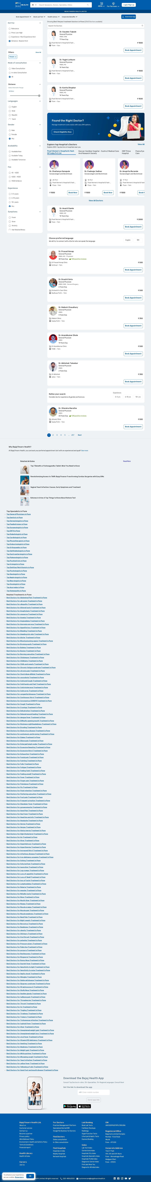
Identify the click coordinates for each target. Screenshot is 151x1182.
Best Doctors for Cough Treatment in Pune (23, 704)
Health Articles (24, 1156)
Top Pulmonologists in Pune (17, 557)
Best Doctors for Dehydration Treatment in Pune (26, 711)
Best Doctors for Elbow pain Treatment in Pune (25, 741)
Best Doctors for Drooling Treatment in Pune (24, 727)
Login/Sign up (128, 5)
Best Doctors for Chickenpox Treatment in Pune (25, 658)
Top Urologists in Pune (15, 564)
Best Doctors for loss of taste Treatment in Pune (26, 881)
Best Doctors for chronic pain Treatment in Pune (26, 671)
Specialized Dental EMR (61, 1128)
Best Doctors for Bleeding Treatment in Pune (24, 631)
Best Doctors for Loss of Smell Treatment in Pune (26, 877)
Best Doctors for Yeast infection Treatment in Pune (27, 1060)
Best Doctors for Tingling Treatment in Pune (24, 1010)
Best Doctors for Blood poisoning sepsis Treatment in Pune (30, 641)
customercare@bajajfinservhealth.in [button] (92, 1179)
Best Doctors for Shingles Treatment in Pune (24, 977)
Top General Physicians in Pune (19, 514)
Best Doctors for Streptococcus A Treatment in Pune (27, 987)
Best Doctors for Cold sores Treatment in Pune (25, 691)
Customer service (25, 1128)
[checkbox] (9, 107)
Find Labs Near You (88, 1164)
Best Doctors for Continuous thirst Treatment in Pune (28, 697)
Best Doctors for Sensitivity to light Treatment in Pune (28, 967)
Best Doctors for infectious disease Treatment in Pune (28, 854)
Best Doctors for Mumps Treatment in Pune (23, 904)
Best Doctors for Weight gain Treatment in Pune (25, 1050)
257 (72, 435)
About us (22, 1125)
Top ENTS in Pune (13, 531)
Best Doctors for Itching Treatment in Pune (23, 861)
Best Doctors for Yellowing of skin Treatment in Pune (27, 1067)
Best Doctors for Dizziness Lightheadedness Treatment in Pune (31, 724)
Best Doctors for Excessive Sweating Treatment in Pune (28, 747)
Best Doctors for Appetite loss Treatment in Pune (26, 628)
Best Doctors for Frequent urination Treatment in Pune (28, 801)
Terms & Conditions (26, 1145)
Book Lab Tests (87, 1125)
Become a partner (25, 1134)
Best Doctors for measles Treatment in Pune (24, 890)
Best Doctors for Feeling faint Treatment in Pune (26, 771)
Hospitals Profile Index (89, 1159)
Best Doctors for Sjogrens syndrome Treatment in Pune (28, 984)
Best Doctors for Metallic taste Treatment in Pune (26, 894)
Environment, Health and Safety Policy (33, 1142)
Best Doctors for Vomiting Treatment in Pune (24, 1044)
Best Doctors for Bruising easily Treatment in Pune (26, 644)
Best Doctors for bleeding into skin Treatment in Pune (28, 634)
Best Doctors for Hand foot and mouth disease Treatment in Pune (32, 1070)
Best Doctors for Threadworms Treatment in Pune (26, 1000)
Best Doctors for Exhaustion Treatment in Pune (25, 754)
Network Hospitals (59, 1156)
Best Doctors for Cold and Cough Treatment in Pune (27, 681)
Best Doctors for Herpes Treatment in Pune (23, 827)
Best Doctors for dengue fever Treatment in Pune (26, 717)
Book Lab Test (38, 17)
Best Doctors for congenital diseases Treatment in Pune (29, 694)
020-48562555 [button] (69, 1179)
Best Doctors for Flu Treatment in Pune (22, 787)
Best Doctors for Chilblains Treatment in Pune (25, 661)
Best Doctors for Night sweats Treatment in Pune (26, 920)
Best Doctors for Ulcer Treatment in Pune (23, 1027)
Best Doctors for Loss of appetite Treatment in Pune (27, 874)
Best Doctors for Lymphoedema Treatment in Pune (26, 884)
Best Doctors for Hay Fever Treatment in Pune (25, 814)
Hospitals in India (59, 1151)
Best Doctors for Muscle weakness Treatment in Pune (27, 914)
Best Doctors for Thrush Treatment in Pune (24, 1004)
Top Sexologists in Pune (16, 574)
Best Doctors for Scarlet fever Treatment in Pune (26, 964)
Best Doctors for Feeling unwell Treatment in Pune (26, 774)
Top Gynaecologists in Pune (17, 528)
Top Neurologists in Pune (16, 581)
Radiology (85, 1131)
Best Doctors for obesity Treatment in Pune (24, 930)
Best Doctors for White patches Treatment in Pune (26, 1054)
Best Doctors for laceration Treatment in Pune (25, 867)
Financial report (25, 1148)
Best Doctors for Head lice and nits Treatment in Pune (28, 817)
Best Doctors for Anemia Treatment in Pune (24, 618)
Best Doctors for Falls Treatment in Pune (23, 764)
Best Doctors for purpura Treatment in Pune (24, 950)
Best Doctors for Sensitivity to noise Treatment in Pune (28, 970)
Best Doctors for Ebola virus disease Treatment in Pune (28, 731)
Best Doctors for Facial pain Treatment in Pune (25, 757)
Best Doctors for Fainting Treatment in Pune (24, 761)
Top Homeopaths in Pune (16, 591)
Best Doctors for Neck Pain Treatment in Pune (24, 917)
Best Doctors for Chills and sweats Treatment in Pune (28, 664)
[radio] (9, 29)
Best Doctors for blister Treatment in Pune (23, 638)
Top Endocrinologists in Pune (18, 544)
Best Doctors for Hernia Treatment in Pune (23, 824)
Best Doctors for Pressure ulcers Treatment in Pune (27, 944)
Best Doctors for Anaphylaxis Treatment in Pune (26, 611)
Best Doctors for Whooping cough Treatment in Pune (27, 1057)
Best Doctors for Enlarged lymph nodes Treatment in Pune (29, 744)
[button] (115, 1178)
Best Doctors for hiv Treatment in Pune (22, 837)
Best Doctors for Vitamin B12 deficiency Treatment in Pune (29, 1040)
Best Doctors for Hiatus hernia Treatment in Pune (26, 831)
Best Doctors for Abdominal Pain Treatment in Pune (27, 598)
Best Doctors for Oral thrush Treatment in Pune (25, 937)
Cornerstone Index (88, 1151)
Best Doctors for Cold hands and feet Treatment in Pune (29, 684)
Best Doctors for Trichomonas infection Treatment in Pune (30, 1020)
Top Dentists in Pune (15, 518)
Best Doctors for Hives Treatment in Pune (23, 841)
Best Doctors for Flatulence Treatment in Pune (25, 784)
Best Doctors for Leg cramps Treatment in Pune (25, 871)
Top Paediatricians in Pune (17, 524)
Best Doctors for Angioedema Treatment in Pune (26, 621)
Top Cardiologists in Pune (17, 538)
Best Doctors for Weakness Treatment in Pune (25, 1047)
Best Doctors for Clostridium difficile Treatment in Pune (28, 674)
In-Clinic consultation (60, 1142)
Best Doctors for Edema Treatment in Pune (23, 737)
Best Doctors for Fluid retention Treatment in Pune (27, 791)
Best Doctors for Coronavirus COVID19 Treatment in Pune (29, 701)
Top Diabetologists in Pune (17, 534)
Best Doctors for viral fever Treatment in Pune (25, 1037)
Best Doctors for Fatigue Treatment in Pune (24, 767)
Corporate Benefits (68, 17)
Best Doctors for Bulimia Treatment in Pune (24, 648)
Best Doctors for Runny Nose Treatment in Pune (25, 960)
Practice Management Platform (64, 1125)
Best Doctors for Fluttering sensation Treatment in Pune (29, 794)
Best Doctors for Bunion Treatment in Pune (23, 651)
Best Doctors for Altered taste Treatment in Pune (26, 608)
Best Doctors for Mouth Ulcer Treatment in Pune (25, 900)
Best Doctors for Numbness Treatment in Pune (25, 927)
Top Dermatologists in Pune (17, 521)
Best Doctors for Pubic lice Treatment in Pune (24, 947)
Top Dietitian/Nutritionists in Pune (20, 567)
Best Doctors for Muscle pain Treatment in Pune (25, 910)
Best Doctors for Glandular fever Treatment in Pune (27, 804)
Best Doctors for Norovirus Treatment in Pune (25, 924)
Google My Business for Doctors (64, 1131)
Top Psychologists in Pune (17, 571)
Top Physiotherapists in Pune (18, 541)
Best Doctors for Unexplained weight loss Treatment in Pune (30, 1034)
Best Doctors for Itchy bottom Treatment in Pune (26, 864)
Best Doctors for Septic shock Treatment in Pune (26, 974)
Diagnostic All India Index (90, 1167)
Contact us (23, 1131)
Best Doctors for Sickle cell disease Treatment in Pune (28, 980)
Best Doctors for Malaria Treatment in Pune (24, 887)
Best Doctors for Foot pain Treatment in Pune (24, 797)
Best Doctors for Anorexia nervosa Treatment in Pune (28, 624)
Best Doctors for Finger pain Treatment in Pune (25, 781)
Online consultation (60, 1140)
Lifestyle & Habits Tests (90, 1136)
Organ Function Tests (89, 1134)
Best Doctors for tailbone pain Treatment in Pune (26, 997)
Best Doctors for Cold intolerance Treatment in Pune (27, 688)
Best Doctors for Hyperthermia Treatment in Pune (26, 847)
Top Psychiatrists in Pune (16, 561)
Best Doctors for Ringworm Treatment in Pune (25, 957)
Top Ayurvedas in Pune (15, 587)
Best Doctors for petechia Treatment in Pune (24, 940)
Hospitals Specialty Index (91, 1156)
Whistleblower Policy (26, 1139)
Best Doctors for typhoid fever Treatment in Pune (26, 1024)
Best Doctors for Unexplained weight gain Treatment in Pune (30, 1030)
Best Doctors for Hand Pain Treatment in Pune (25, 811)
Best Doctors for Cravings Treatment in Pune (24, 707)
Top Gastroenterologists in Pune (19, 554)
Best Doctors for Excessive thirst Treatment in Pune (27, 751)
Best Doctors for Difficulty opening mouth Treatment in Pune (30, 721)
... (68, 435)
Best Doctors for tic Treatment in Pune (22, 1007)
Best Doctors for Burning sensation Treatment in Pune (28, 654)
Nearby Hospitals (59, 1154)
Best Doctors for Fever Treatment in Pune (23, 777)
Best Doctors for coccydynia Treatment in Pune (25, 678)
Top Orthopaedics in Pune (17, 548)
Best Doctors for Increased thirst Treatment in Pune (27, 851)
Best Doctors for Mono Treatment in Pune (23, 897)
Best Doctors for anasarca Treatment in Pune (24, 614)
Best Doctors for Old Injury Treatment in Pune (24, 934)
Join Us (22, 1165)
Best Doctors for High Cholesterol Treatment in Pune (27, 834)
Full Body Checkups (89, 1128)
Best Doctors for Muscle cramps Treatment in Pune (26, 907)
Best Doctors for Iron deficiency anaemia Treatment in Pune (30, 857)
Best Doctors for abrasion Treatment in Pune (24, 601)
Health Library (52, 17)
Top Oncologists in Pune (16, 584)
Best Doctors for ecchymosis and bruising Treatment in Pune (30, 734)
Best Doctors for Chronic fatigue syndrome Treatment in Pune (31, 668)
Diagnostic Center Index (90, 1162)
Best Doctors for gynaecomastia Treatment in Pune (27, 807)
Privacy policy (24, 1136)
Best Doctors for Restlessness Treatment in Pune (26, 954)
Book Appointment (22, 17)
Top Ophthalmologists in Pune (18, 551)
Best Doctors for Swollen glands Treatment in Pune (27, 994)
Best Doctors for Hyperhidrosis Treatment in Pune (26, 844)
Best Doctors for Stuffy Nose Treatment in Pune (25, 990)
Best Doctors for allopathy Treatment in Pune (24, 604)
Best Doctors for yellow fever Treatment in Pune (25, 1064)
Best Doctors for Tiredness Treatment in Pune (25, 1014)
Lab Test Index (87, 1148)
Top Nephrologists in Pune (17, 577)
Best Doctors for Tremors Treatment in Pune (24, 1017)
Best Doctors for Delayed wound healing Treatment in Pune (30, 714)
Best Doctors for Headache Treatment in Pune (25, 821)
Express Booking (87, 1139)
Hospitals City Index (89, 1153)
